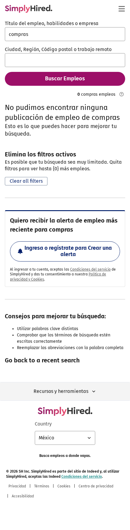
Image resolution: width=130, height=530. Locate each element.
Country (43, 424)
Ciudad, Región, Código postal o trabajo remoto (58, 49)
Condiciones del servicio (90, 269)
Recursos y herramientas (61, 391)
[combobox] (65, 34)
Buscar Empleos (65, 78)
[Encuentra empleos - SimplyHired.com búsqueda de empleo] (28, 9)
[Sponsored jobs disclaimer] (121, 94)
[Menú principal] (121, 8)
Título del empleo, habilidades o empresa (52, 23)
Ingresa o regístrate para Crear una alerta (68, 251)
